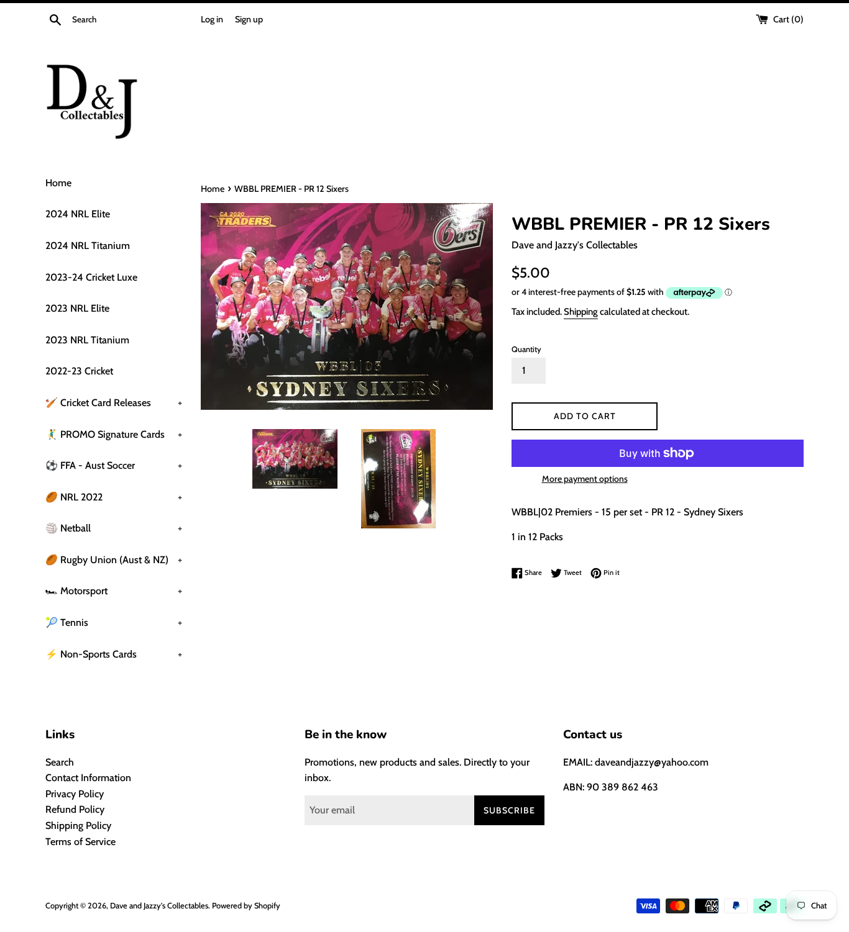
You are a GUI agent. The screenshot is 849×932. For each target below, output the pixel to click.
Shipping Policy (78, 825)
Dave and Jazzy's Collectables (159, 905)
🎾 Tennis (113, 622)
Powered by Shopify (246, 905)
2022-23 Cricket (79, 371)
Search (59, 762)
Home (58, 183)
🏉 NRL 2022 (113, 497)
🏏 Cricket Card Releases (113, 403)
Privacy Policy (74, 794)
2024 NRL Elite (77, 214)
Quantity (526, 349)
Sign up (249, 19)
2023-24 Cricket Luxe (91, 277)
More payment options (585, 478)
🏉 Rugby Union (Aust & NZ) (113, 560)
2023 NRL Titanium (87, 340)
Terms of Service (80, 842)
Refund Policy (74, 809)
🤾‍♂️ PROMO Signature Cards (113, 434)
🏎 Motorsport (113, 591)
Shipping (581, 311)
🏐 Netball (113, 528)
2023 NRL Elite (77, 308)
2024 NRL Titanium (87, 245)
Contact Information (88, 778)
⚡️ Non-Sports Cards (113, 654)
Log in (212, 19)
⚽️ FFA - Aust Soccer (113, 465)
